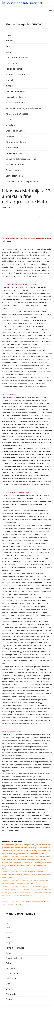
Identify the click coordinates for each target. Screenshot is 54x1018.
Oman (9, 999)
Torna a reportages (15, 947)
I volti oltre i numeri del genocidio (22, 181)
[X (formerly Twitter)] (50, 215)
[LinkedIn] (44, 215)
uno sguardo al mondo (17, 57)
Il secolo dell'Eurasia (15, 164)
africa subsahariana (15, 102)
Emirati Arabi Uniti (14, 958)
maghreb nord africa (16, 97)
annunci (9, 40)
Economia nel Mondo (16, 74)
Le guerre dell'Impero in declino (21, 159)
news (8, 35)
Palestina (10, 937)
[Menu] (50, 11)
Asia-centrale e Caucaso (17, 113)
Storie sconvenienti (15, 175)
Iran (8, 927)
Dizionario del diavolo (16, 142)
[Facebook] (38, 215)
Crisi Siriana (11, 978)
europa (9, 85)
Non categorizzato (14, 153)
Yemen (9, 953)
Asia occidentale (13, 170)
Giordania (10, 968)
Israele (9, 932)
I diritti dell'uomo (14, 68)
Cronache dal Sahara (15, 130)
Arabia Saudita (13, 973)
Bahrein (9, 963)
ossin (8, 52)
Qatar (8, 988)
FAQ (8, 46)
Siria (8, 983)
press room (11, 63)
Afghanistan (11, 994)
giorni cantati (12, 147)
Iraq (8, 942)
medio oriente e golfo (16, 91)
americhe (10, 80)
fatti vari (10, 136)
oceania (9, 119)
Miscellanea (11, 125)
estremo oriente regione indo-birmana (24, 108)
